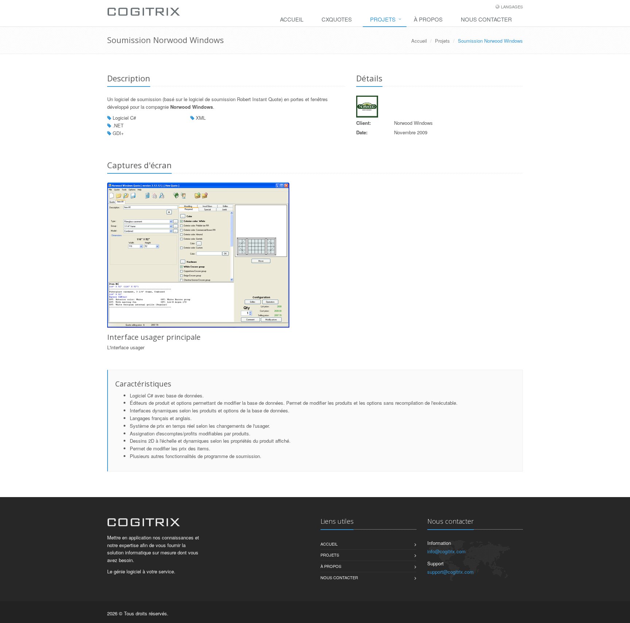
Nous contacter (486, 19)
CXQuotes (337, 19)
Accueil (291, 19)
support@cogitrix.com (450, 571)
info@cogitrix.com (446, 551)
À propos (428, 19)
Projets (383, 19)
